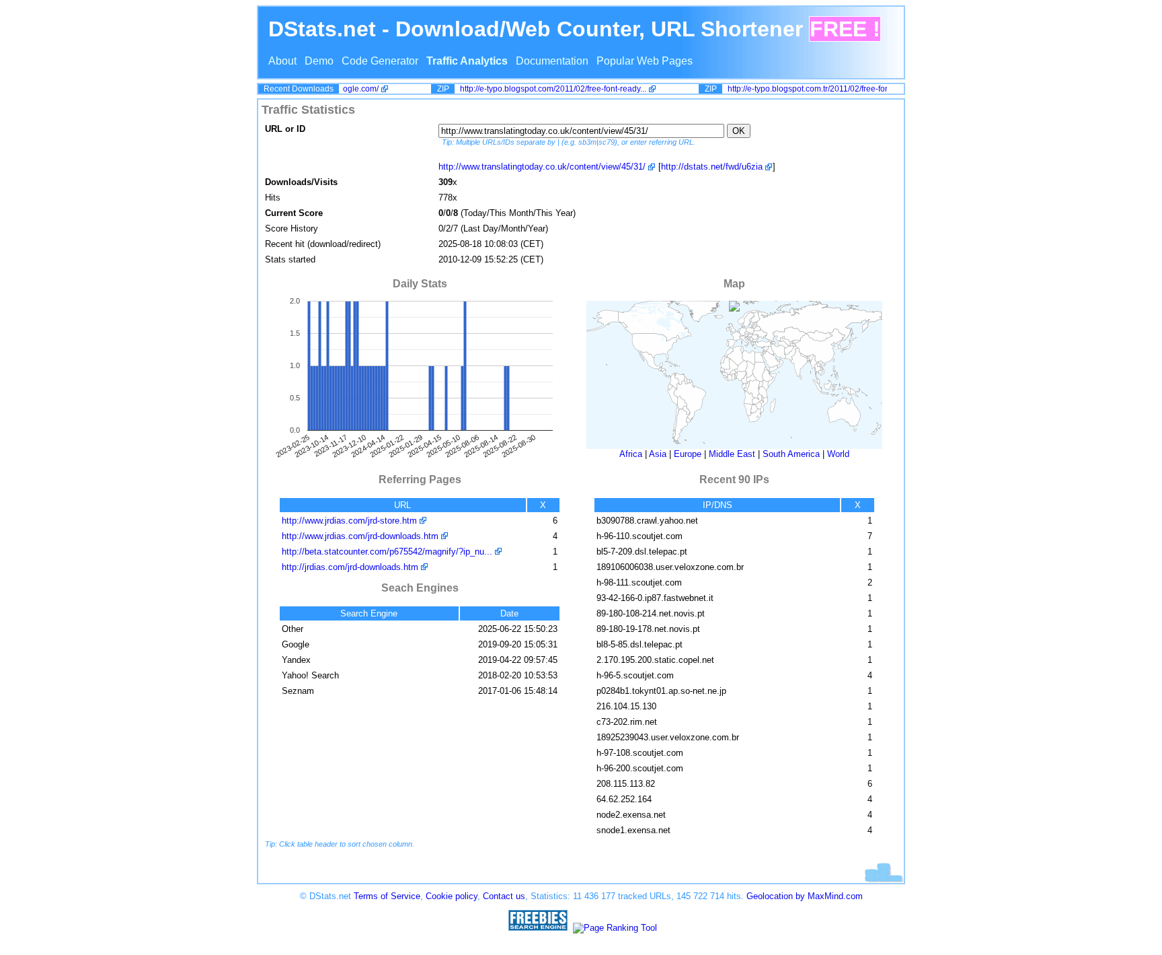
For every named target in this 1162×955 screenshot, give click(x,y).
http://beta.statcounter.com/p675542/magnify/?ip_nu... (387, 551)
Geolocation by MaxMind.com (804, 896)
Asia (657, 454)
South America (791, 454)
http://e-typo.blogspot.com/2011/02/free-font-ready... (545, 89)
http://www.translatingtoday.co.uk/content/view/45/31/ (542, 167)
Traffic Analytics (467, 61)
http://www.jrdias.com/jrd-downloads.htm (360, 536)
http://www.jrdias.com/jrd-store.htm (349, 521)
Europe (687, 454)
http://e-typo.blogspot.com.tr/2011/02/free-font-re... (810, 89)
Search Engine (368, 613)
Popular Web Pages (644, 61)
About (282, 61)
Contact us (504, 896)
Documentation (552, 61)
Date (509, 613)
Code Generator (380, 61)
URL (402, 505)
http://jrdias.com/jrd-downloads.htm (350, 567)
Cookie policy (451, 896)
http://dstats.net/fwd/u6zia (712, 167)
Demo (319, 61)
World (838, 454)
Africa (630, 454)
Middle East (732, 454)
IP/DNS (717, 505)
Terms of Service (387, 896)
